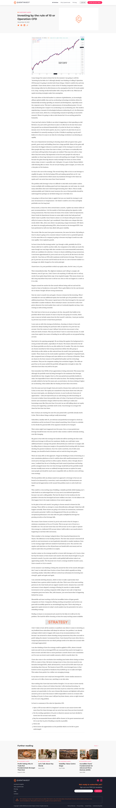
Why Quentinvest (19, 786)
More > (96, 746)
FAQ (15, 791)
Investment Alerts (25, 12)
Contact (16, 793)
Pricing (16, 789)
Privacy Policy (80, 805)
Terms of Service (72, 805)
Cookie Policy (88, 805)
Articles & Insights (19, 784)
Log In (83, 2)
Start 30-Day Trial (95, 2)
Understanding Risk (97, 805)
